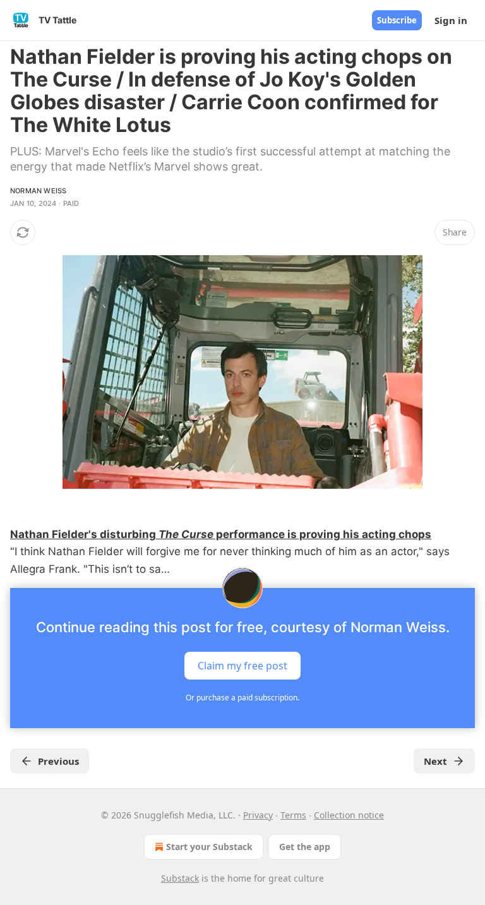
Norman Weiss (38, 190)
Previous (58, 761)
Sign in (450, 20)
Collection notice (349, 815)
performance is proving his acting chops (322, 534)
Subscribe (397, 20)
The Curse (186, 534)
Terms (293, 815)
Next (435, 761)
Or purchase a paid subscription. (242, 697)
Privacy (258, 815)
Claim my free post (242, 665)
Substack (180, 878)
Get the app (304, 847)
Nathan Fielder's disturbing (84, 534)
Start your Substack (209, 847)
